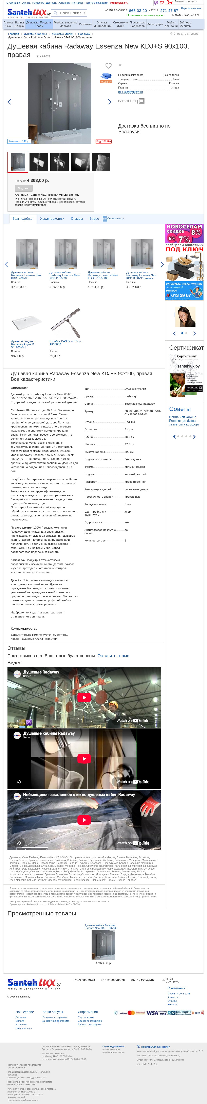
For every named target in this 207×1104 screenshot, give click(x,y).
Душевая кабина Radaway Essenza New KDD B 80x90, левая (141, 275)
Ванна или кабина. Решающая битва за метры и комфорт (184, 420)
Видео (94, 218)
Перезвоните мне (191, 8)
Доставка (51, 2)
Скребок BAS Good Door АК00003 (66, 343)
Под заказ (24, 188)
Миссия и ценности (179, 993)
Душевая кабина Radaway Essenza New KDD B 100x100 (103, 275)
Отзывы (77, 218)
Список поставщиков (90, 1021)
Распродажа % (119, 2)
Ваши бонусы (52, 1012)
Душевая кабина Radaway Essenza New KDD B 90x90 (65, 275)
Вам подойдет (23, 218)
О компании (13, 2)
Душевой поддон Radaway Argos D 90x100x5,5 (22, 344)
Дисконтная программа (55, 1021)
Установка (64, 2)
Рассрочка (38, 2)
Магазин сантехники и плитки (27, 17)
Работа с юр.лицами (96, 2)
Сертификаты (86, 1017)
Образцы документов (113, 1046)
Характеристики (52, 218)
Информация (88, 1012)
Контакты (77, 2)
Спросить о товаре (186, 33)
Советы (180, 408)
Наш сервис (25, 1012)
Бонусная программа (54, 1017)
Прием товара (24, 1028)
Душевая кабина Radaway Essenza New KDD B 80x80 (26, 275)
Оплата (26, 2)
